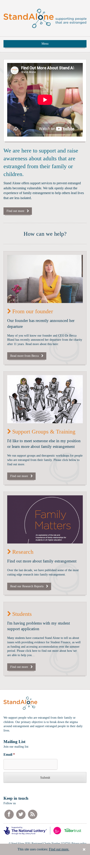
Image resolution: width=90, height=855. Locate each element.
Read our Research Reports (28, 586)
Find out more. (59, 849)
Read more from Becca (25, 355)
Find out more (17, 211)
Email (9, 754)
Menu (45, 43)
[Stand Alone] (45, 26)
